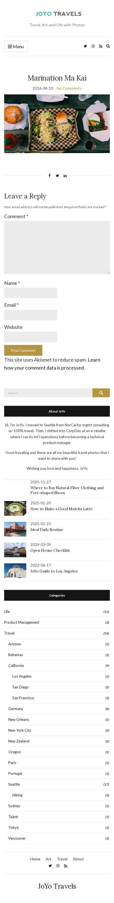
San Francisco (23, 698)
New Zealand (18, 741)
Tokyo (13, 827)
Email (11, 305)
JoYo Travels (57, 886)
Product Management (21, 622)
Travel (9, 633)
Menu (18, 46)
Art (48, 858)
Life (7, 611)
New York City (19, 730)
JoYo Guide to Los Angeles (53, 571)
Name (12, 283)
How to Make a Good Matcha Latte (61, 508)
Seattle (14, 784)
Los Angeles (22, 676)
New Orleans (18, 719)
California (16, 665)
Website (13, 327)
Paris (12, 762)
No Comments (69, 88)
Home (35, 858)
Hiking (17, 795)
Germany (15, 708)
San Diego (20, 687)
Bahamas (15, 654)
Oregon (14, 752)
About (78, 858)
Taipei (13, 816)
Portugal (15, 773)
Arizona (14, 644)
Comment (16, 216)
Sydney (14, 806)
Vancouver (16, 838)
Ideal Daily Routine (46, 529)
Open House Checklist (50, 550)
